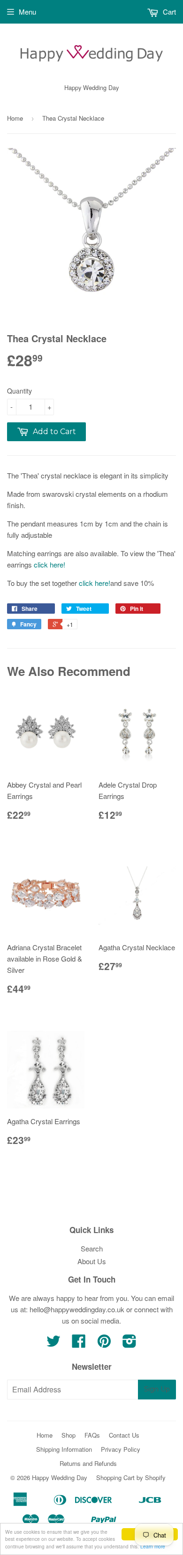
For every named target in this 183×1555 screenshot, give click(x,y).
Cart (168, 11)
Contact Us (124, 1435)
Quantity (19, 390)
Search (92, 1248)
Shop (68, 1435)
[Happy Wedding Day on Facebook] (79, 1344)
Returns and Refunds (88, 1463)
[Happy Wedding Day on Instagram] (129, 1344)
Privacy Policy (120, 1449)
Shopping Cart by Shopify (131, 1477)
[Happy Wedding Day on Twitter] (53, 1344)
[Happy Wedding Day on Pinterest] (104, 1344)
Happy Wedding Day (59, 1477)
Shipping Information (64, 1449)
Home (15, 118)
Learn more (152, 1546)
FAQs (92, 1435)
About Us (91, 1261)
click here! (49, 564)
